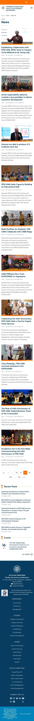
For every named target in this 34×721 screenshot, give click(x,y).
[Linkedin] (20, 698)
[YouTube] (23, 698)
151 (19, 477)
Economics (17, 606)
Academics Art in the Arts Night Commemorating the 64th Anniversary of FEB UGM (15, 451)
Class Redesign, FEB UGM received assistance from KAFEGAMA (13, 366)
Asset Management (17, 688)
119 (29, 473)
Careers (17, 662)
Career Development (17, 635)
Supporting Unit (17, 672)
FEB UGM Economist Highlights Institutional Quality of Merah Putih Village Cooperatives (16, 501)
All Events (26, 554)
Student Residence (17, 626)
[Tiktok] (20, 701)
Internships (17, 659)
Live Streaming (17, 682)
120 (11, 477)
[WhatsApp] (23, 701)
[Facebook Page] (11, 698)
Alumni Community (17, 645)
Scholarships (17, 632)
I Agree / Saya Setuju (25, 713)
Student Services (17, 622)
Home (3, 15)
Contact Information (17, 586)
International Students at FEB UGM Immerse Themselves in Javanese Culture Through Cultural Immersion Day (16, 510)
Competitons (17, 629)
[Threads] (17, 701)
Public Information (17, 675)
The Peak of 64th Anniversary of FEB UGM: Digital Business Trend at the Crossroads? (16, 411)
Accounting (17, 603)
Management (17, 609)
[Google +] (11, 701)
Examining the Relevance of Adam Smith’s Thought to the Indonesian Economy (15, 493)
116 (17, 473)
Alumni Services (17, 649)
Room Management (17, 685)
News (2, 55)
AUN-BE (25, 594)
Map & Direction (18, 583)
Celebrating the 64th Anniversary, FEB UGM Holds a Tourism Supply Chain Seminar (16, 321)
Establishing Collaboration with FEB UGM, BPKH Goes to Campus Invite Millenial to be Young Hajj (16, 50)
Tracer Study (17, 652)
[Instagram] (14, 698)
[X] (17, 698)
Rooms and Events (17, 678)
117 (21, 473)
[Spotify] (14, 701)
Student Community (17, 619)
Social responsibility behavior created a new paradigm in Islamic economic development (16, 97)
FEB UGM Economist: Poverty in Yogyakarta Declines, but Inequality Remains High (16, 528)
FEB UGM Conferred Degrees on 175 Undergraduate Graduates (13, 520)
